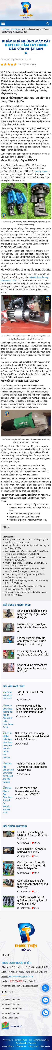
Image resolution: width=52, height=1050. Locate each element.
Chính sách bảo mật (10, 1013)
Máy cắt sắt (15, 29)
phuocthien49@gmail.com (21, 976)
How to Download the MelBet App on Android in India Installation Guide (31, 709)
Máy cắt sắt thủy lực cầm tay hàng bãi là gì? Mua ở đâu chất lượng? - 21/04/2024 (25, 570)
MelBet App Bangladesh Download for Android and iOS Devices (32, 766)
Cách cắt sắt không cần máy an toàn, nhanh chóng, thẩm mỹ (32, 884)
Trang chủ (5, 29)
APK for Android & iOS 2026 (30, 693)
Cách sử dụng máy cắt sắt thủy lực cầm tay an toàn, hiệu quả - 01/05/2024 (26, 564)
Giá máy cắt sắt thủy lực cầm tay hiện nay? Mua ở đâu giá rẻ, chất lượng (31, 641)
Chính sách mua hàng (11, 999)
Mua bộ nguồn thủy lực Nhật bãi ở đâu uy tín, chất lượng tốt (32, 835)
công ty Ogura (40, 171)
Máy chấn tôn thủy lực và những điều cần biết (31, 850)
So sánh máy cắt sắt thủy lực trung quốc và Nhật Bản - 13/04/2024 (24, 576)
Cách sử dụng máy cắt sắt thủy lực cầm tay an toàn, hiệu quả (32, 668)
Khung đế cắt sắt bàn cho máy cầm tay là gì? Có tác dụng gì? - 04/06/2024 (26, 541)
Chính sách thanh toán (11, 1008)
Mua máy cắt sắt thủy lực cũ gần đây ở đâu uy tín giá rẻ (32, 654)
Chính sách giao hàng (11, 1004)
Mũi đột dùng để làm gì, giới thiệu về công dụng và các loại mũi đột (32, 900)
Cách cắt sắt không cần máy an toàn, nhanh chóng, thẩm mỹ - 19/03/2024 (25, 587)
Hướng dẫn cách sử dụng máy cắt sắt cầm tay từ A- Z (32, 627)
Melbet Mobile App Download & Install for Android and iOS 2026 (27, 791)
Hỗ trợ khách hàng (9, 1017)
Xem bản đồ (16, 1026)
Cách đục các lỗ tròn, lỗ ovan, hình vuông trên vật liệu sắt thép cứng (31, 865)
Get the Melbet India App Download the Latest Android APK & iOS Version (32, 736)
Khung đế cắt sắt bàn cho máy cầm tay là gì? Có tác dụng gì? (32, 614)
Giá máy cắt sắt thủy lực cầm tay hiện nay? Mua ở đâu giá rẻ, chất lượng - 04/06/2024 (26, 552)
